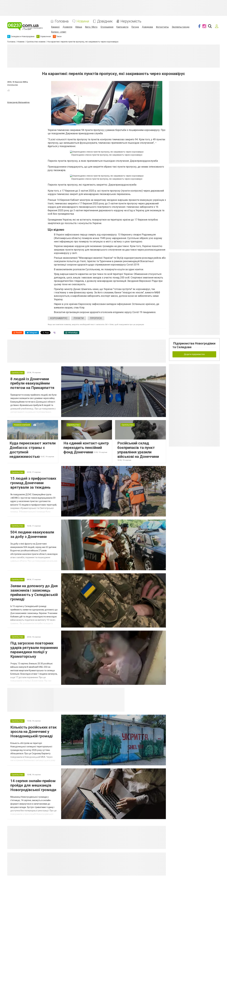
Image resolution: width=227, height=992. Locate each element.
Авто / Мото (91, 27)
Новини (83, 21)
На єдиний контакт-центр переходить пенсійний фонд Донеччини (86, 447)
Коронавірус (58, 318)
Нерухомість (131, 21)
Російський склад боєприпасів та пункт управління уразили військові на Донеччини (138, 450)
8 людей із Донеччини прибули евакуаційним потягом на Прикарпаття (32, 383)
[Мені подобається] (8, 90)
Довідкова (147, 27)
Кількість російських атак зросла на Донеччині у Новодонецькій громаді (33, 731)
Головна (62, 21)
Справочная (102, 691)
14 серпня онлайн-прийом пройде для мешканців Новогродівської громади (33, 785)
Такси (120, 691)
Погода (135, 27)
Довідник (105, 21)
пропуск (96, 318)
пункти (79, 318)
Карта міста (122, 27)
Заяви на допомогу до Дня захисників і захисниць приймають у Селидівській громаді (34, 592)
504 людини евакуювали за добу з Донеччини (32, 534)
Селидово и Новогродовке (74, 691)
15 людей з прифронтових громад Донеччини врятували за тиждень (33, 483)
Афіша (78, 27)
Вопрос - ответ (58, 32)
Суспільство (12, 85)
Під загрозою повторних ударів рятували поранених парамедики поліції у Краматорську (34, 650)
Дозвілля (67, 27)
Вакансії (55, 27)
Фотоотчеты (162, 27)
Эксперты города (180, 27)
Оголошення (107, 27)
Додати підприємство (194, 354)
